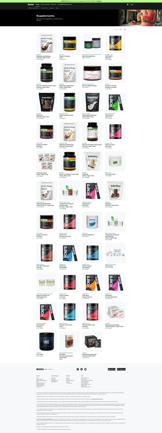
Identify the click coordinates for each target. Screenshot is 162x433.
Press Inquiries (69, 383)
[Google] (121, 369)
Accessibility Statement (85, 384)
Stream (53, 4)
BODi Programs (39, 379)
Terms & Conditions (85, 378)
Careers (67, 378)
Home (37, 378)
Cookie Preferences (85, 381)
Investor (67, 381)
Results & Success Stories (41, 380)
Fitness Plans (45, 4)
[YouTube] (85, 369)
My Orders (53, 379)
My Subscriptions (54, 380)
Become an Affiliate (40, 384)
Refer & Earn (38, 386)
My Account (53, 378)
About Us (68, 379)
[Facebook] (81, 369)
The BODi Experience (65, 4)
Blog (37, 381)
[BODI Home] (31, 4)
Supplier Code (83, 385)
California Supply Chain (85, 386)
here (116, 401)
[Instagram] (78, 369)
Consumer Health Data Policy (87, 380)
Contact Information (70, 380)
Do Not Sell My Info (84, 383)
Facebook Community (40, 383)
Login (132, 4)
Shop (37, 4)
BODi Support (54, 381)
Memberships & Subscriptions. (98, 399)
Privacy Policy (84, 379)
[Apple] (111, 369)
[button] (121, 29)
